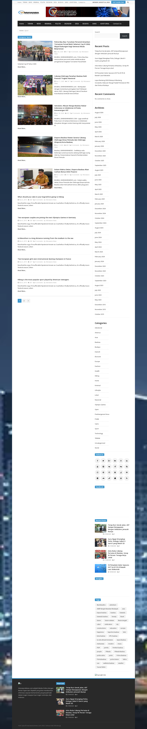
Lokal (97, 395)
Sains (97, 424)
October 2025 (99, 160)
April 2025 (98, 189)
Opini (97, 409)
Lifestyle (98, 390)
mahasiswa (100, 644)
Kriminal (97, 385)
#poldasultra (101, 605)
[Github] (109, 472)
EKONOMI (49, 2)
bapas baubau (101, 613)
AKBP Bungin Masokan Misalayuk (107, 609)
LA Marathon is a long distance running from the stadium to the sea (45, 238)
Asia (96, 337)
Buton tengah (122, 620)
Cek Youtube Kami (118, 2)
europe (123, 628)
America (97, 333)
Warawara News (51, 200)
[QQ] (115, 478)
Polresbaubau (101, 659)
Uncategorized (100, 443)
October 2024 (99, 218)
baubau (113, 613)
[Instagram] (97, 472)
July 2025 (98, 175)
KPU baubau (113, 636)
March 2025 (99, 194)
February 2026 (100, 141)
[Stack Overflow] (120, 472)
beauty (114, 617)
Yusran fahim (101, 667)
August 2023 (99, 285)
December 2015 (100, 305)
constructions (101, 628)
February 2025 (100, 199)
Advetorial (98, 328)
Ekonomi (98, 357)
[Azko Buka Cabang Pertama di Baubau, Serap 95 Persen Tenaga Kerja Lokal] (100, 554)
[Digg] (120, 466)
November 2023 (100, 271)
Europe (97, 361)
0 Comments (74, 52)
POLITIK (42, 2)
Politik (97, 419)
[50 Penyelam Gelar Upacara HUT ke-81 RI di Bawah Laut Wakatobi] (100, 568)
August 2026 (99, 112)
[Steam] (109, 478)
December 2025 (100, 151)
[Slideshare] (120, 478)
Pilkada (108, 652)
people (99, 652)
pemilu (106, 648)
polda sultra (101, 655)
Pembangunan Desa (102, 414)
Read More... (22, 67)
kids (124, 632)
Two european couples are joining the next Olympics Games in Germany (47, 217)
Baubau (97, 342)
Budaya (97, 347)
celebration (108, 624)
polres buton (114, 659)
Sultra (125, 659)
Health (97, 371)
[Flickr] (97, 478)
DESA (55, 2)
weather (121, 663)
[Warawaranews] (30, 12)
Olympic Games (100, 405)
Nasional (98, 400)
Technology (99, 433)
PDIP (98, 648)
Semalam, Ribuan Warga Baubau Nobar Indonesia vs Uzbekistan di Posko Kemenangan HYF (70, 108)
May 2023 (98, 300)
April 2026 (98, 132)
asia (123, 609)
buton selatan (109, 620)
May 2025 (98, 185)
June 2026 (98, 122)
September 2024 (100, 223)
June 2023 (98, 295)
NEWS (30, 2)
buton (99, 620)
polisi (111, 655)
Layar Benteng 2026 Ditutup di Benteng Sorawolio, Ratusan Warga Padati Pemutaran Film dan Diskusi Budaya (112, 82)
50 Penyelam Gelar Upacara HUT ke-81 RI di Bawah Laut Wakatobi (118, 567)
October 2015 (99, 314)
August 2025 (99, 170)
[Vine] (115, 466)
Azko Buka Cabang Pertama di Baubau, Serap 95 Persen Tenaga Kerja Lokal (118, 554)
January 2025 (99, 204)
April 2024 (98, 247)
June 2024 (98, 237)
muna (119, 644)
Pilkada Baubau (120, 652)
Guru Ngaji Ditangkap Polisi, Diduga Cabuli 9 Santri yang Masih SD (116, 541)
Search (97, 32)
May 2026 (98, 127)
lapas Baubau (121, 640)
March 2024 (99, 252)
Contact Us (81, 2)
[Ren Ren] (126, 472)
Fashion (97, 366)
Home (19, 2)
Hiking (97, 376)
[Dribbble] (120, 460)
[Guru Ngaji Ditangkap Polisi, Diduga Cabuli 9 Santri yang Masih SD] (100, 542)
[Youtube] (97, 466)
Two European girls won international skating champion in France (44, 259)
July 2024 (98, 233)
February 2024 (100, 257)
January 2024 (99, 261)
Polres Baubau (121, 655)
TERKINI (25, 2)
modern (111, 644)
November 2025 (100, 156)
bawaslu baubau (102, 617)
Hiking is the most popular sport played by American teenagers (43, 280)
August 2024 (99, 228)
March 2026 (99, 136)
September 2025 (100, 165)
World (97, 448)
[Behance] (115, 460)
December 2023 (100, 266)
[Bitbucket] (115, 472)
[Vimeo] (103, 466)
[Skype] (126, 466)
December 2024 (100, 209)
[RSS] (126, 478)
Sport (97, 429)
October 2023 (99, 276)
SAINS (66, 2)
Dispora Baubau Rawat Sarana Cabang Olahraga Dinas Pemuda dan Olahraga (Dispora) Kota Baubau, (70, 140)
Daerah (97, 352)
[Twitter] (103, 460)
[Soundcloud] (103, 478)
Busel (122, 617)
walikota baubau (108, 663)
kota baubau (101, 636)
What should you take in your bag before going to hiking (41, 197)
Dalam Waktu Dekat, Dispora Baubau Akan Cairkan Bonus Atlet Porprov (71, 170)
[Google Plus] (109, 460)
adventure (113, 605)
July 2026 (98, 117)
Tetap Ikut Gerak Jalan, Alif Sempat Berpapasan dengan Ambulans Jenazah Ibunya (118, 528)
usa (98, 663)
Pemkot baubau (118, 648)
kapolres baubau (113, 632)
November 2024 (100, 213)
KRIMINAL (36, 2)
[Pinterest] (103, 472)
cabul (98, 624)
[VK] (109, 466)
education (113, 628)
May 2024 (98, 242)
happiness (100, 632)
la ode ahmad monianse (105, 640)
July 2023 (98, 290)
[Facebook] (97, 460)
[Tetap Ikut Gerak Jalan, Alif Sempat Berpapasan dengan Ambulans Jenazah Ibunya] (100, 528)
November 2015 (100, 309)
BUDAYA (60, 2)
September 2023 (100, 281)
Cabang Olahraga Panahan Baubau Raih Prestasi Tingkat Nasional (70, 77)
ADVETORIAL (73, 2)
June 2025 (98, 180)
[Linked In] (126, 460)
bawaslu (122, 613)
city (117, 624)
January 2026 (99, 146)
